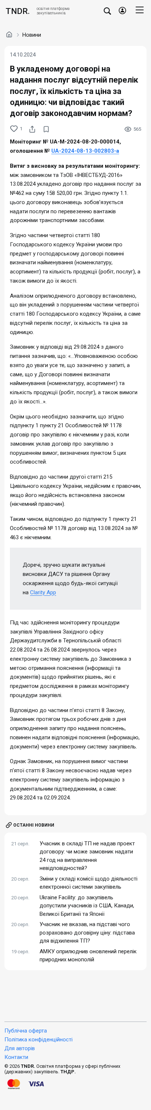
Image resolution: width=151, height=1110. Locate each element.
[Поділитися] (32, 129)
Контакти (16, 1057)
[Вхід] (122, 11)
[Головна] (9, 34)
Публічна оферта (25, 1030)
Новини (31, 35)
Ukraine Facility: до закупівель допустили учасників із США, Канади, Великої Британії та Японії (87, 905)
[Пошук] (107, 11)
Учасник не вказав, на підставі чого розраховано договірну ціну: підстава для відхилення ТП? (87, 932)
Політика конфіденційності (38, 1039)
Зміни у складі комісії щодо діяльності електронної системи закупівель (88, 882)
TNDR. (17, 11)
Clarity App (43, 592)
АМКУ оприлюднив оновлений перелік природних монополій (88, 955)
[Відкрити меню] (139, 11)
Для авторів (19, 1048)
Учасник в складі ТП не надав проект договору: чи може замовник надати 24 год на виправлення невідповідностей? (87, 856)
